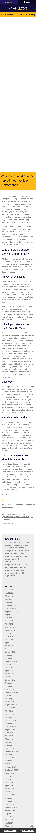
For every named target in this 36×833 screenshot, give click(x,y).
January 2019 (10, 720)
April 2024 (9, 643)
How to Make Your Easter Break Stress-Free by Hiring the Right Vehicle (17, 559)
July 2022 (9, 695)
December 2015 (11, 761)
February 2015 (10, 792)
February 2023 (10, 677)
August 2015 (10, 773)
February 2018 (10, 742)
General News (7, 524)
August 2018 (10, 730)
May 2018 (9, 736)
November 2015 (11, 764)
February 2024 (10, 649)
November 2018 (11, 723)
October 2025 (10, 608)
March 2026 (9, 596)
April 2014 (9, 823)
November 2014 (11, 801)
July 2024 (9, 633)
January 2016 (10, 758)
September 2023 (11, 661)
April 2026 (9, 593)
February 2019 (10, 717)
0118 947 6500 (10, 831)
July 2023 (9, 664)
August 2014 (10, 810)
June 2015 (9, 779)
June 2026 (9, 590)
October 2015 (10, 767)
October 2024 (10, 627)
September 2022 (11, 692)
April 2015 (9, 786)
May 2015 (9, 782)
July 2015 (9, 776)
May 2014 (9, 820)
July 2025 (9, 618)
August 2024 (10, 630)
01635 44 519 (28, 831)
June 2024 (9, 636)
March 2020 (9, 702)
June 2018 (9, 733)
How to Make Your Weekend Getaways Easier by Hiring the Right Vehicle (16, 573)
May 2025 (9, 624)
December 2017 (11, 745)
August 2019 (10, 708)
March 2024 (9, 646)
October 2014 (10, 804)
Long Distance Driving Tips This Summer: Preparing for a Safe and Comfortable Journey (17, 545)
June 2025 (9, 621)
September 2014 (11, 807)
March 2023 (9, 674)
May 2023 (9, 667)
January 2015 (10, 795)
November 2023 (11, 658)
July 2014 (9, 814)
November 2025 (11, 605)
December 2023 (11, 655)
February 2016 (10, 754)
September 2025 (11, 612)
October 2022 (10, 689)
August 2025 (10, 615)
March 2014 (9, 826)
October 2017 (10, 748)
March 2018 (9, 739)
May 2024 (9, 640)
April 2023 (9, 671)
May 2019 (9, 711)
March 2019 (9, 714)
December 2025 (11, 602)
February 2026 (10, 599)
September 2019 (11, 705)
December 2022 (11, 683)
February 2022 (10, 699)
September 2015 (11, 770)
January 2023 (10, 680)
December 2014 (11, 798)
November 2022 (11, 686)
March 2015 (9, 789)
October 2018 (10, 727)
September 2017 (11, 751)
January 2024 (10, 652)
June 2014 (9, 817)
